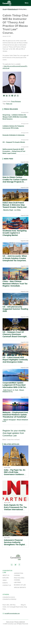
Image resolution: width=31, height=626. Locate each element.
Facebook (19, 564)
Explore (6, 577)
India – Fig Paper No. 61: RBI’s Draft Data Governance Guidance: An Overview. (15, 473)
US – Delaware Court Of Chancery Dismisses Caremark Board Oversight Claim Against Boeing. (15, 335)
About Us (6, 575)
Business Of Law (20, 585)
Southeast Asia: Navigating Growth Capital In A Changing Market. (15, 233)
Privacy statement (20, 622)
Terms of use (10, 622)
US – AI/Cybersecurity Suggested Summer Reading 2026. (15, 309)
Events (5, 582)
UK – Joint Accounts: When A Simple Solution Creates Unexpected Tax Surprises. (15, 258)
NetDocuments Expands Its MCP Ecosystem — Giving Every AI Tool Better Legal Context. (14, 151)
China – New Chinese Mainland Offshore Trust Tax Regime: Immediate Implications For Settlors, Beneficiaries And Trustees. (15, 285)
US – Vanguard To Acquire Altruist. (14, 142)
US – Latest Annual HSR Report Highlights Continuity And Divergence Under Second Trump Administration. (15, 361)
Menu (26, 3)
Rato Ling (9, 103)
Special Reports (20, 587)
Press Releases (16, 101)
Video (5, 580)
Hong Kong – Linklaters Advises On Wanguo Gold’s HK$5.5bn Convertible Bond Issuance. (15, 117)
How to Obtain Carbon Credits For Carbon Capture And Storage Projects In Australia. (15, 180)
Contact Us (7, 585)
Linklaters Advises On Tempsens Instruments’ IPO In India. (13, 127)
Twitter (15, 564)
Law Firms (17, 582)
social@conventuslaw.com (12, 613)
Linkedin (11, 564)
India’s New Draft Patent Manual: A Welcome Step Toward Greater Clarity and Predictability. (14, 206)
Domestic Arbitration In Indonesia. (14, 135)
